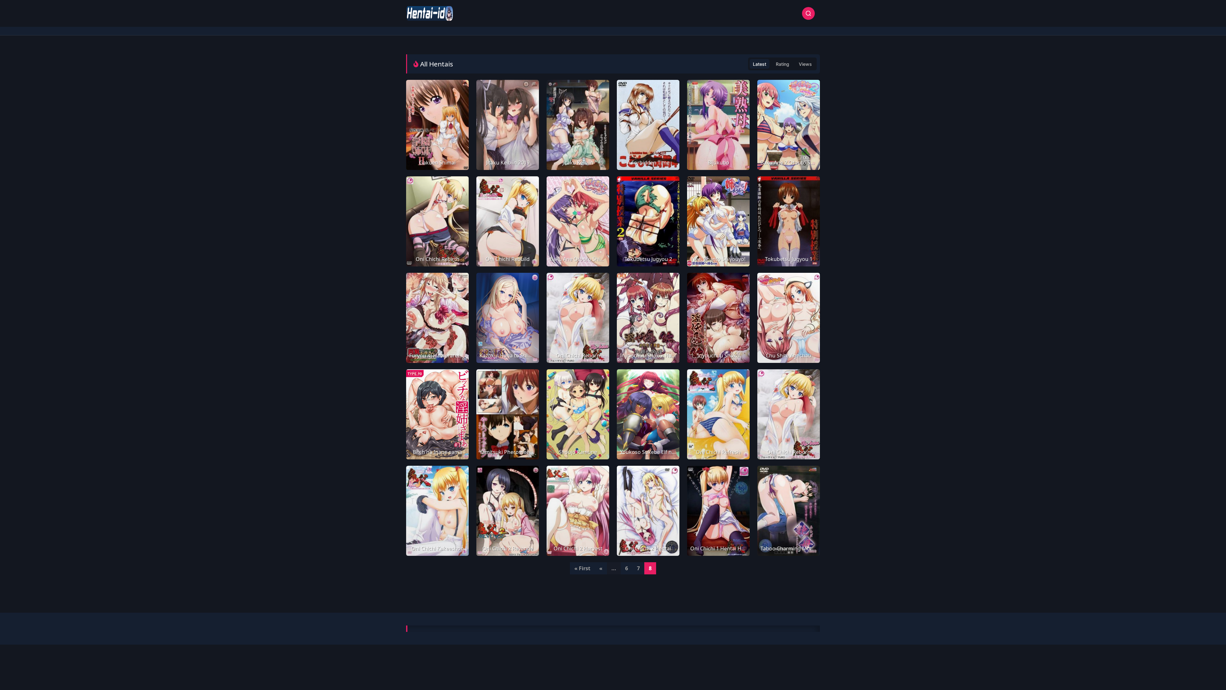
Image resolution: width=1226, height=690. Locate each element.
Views (805, 64)
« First (582, 568)
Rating (782, 64)
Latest (759, 64)
